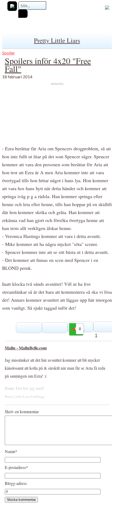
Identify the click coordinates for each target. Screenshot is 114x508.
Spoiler (8, 52)
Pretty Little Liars (57, 40)
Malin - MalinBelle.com (26, 348)
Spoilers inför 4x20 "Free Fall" (48, 64)
